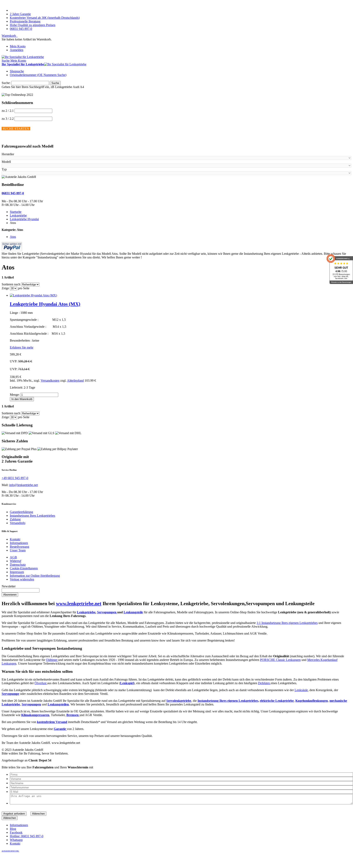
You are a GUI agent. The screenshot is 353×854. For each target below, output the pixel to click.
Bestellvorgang (19, 546)
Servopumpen (107, 612)
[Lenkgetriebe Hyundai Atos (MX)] (33, 295)
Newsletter (9, 586)
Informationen (19, 543)
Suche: (6, 83)
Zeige (5, 288)
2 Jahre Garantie (20, 14)
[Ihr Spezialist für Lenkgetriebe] (23, 57)
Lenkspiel (127, 683)
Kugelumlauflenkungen (311, 700)
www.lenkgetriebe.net (78, 603)
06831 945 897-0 (21, 28)
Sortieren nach (11, 284)
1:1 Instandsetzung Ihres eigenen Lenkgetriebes (287, 623)
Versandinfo (17, 523)
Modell (6, 161)
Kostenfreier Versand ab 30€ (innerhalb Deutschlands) (45, 17)
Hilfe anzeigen (11, 138)
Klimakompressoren (35, 715)
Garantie (60, 729)
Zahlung (15, 519)
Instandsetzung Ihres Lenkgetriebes (32, 515)
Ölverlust (41, 683)
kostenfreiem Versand (52, 722)
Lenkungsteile (133, 612)
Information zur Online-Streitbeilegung (35, 575)
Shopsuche (17, 71)
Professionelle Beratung (25, 21)
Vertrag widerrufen (22, 579)
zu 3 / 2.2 (8, 118)
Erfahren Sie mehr (21, 347)
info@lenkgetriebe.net (23, 485)
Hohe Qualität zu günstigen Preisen (32, 25)
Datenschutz (18, 564)
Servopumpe (10, 693)
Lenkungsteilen (58, 704)
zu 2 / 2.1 (8, 110)
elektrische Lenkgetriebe (277, 700)
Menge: (15, 394)
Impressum (17, 572)
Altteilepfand (75, 380)
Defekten (264, 683)
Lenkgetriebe (86, 612)
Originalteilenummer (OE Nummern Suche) (38, 75)
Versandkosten (50, 380)
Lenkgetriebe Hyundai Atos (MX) (45, 304)
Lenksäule (301, 690)
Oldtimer (52, 660)
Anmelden (16, 50)
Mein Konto (18, 46)
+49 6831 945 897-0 (15, 478)
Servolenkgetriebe (178, 700)
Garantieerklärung (21, 512)
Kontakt (15, 539)
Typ (4, 169)
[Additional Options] (12, 250)
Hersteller (8, 154)
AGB (13, 557)
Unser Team (18, 550)
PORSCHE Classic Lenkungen (280, 660)
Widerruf (15, 561)
